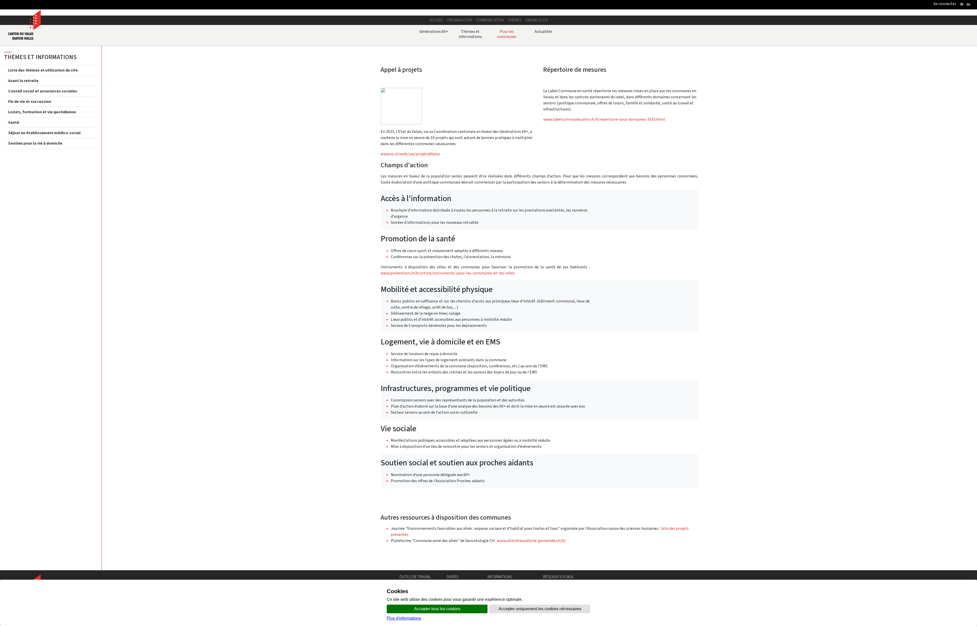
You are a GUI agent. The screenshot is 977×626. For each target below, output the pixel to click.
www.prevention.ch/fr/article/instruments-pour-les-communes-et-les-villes (448, 273)
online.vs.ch (536, 20)
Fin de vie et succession (29, 101)
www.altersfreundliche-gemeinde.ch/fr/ (531, 540)
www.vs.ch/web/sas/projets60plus (411, 154)
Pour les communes (506, 34)
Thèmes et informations (470, 34)
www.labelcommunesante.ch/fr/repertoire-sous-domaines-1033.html (604, 119)
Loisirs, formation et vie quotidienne (42, 111)
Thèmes (514, 20)
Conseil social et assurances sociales (42, 90)
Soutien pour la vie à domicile (35, 143)
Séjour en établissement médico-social (44, 132)
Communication (490, 20)
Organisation (459, 20)
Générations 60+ (433, 31)
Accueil (436, 20)
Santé (13, 122)
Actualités (543, 31)
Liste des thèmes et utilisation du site (43, 70)
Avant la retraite (23, 80)
